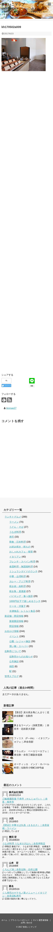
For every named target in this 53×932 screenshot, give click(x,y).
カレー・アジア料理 (19, 581)
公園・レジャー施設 (19, 641)
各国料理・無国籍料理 (21, 566)
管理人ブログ (12, 676)
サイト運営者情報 (40, 920)
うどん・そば (16, 527)
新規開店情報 (16, 621)
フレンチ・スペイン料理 (22, 561)
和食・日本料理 (17, 542)
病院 (11, 666)
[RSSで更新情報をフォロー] (9, 399)
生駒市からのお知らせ (21, 656)
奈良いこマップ (13, 4)
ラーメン (14, 522)
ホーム (4, 920)
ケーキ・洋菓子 (17, 606)
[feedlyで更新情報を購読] (3, 399)
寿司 (11, 537)
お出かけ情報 (12, 631)
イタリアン (15, 556)
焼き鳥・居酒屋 (17, 591)
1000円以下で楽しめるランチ (24, 601)
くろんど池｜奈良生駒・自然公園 (20, 869)
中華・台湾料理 (17, 576)
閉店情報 (14, 626)
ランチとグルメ (13, 517)
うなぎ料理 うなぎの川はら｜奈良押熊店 (23, 843)
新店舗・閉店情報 (14, 616)
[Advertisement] (26, 107)
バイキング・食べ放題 (21, 596)
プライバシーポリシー (20, 920)
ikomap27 (11, 408)
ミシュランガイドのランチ (23, 571)
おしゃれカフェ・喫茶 (21, 551)
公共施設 (14, 661)
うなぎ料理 (15, 532)
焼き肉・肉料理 (17, 586)
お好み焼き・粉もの (19, 546)
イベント (14, 636)
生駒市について (13, 651)
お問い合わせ (26, 923)
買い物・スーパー (18, 646)
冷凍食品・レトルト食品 (22, 611)
